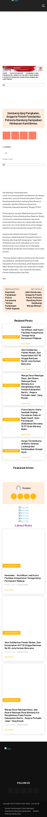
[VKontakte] (36, 790)
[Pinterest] (24, 135)
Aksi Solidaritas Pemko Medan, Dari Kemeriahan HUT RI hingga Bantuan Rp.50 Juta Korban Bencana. (31, 356)
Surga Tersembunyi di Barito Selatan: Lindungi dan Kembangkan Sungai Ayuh (31, 446)
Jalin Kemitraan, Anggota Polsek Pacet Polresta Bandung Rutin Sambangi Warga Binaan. (33, 299)
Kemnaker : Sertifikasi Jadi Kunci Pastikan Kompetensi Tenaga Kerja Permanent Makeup (32, 333)
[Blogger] (10, 790)
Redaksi (8, 147)
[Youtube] (33, 496)
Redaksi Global (10, 584)
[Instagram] (20, 496)
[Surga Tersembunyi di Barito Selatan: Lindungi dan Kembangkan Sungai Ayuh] (11, 446)
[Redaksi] (19, 488)
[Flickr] (23, 790)
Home (5, 73)
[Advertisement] (23, 36)
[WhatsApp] (32, 135)
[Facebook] (6, 135)
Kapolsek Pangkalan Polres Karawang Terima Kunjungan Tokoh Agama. (12, 300)
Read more (25, 343)
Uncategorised (16, 73)
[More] (41, 135)
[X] (15, 135)
